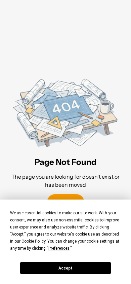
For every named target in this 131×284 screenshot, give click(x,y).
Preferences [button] (59, 248)
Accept (65, 268)
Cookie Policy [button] (33, 241)
